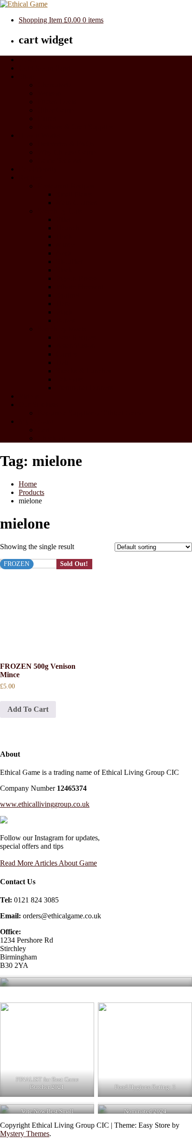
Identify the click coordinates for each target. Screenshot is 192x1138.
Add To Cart (27, 709)
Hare (63, 304)
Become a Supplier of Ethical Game (90, 413)
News (27, 60)
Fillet (63, 219)
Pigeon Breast (76, 278)
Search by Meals (61, 329)
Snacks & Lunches (83, 371)
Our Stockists (38, 404)
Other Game (55, 110)
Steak (64, 270)
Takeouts (69, 379)
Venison (49, 93)
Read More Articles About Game (48, 863)
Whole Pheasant (79, 287)
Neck (64, 253)
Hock (64, 236)
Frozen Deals (56, 102)
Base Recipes (76, 337)
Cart (43, 430)
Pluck (64, 312)
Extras (46, 118)
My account (36, 421)
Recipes (30, 177)
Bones (65, 320)
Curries (66, 354)
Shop (26, 76)
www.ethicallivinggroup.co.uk (44, 804)
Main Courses (76, 203)
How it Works (39, 135)
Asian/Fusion (75, 346)
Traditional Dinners (84, 388)
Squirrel (67, 295)
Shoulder (69, 261)
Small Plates (74, 194)
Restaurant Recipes (65, 186)
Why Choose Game (66, 152)
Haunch (67, 228)
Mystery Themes (24, 1134)
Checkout (51, 438)
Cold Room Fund (44, 68)
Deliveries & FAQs (65, 144)
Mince (65, 245)
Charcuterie (54, 85)
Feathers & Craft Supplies (75, 127)
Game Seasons (59, 161)
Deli (62, 362)
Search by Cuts (59, 211)
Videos (29, 396)
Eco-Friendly (38, 169)
